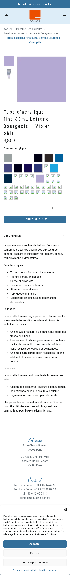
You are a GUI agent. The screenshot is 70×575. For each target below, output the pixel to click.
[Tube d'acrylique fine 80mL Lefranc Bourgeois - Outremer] (21, 176)
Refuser (35, 553)
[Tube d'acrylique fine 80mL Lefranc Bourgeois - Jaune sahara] (5, 187)
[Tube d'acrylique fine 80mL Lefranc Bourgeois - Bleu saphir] (8, 178)
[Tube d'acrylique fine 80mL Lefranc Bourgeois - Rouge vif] (60, 187)
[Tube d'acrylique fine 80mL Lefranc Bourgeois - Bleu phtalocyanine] (28, 168)
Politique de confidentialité (25, 570)
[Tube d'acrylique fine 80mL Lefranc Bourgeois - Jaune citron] (47, 176)
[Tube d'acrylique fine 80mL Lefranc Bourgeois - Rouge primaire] (49, 187)
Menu (64, 16)
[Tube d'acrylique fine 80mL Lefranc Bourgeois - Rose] (38, 187)
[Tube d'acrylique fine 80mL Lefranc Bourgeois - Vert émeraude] (54, 192)
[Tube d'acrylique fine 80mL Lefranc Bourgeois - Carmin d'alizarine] (5, 192)
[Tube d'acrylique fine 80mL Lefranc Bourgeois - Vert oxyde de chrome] (5, 198)
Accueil (8, 29)
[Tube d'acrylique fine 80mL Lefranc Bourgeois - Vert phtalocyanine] (11, 198)
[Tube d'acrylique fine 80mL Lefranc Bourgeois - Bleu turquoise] (16, 176)
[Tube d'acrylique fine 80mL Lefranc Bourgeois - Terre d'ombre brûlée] (11, 192)
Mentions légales (47, 570)
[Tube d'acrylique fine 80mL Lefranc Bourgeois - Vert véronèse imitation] (16, 198)
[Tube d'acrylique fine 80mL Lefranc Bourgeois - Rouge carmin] (43, 187)
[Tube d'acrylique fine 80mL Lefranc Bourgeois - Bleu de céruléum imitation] (59, 158)
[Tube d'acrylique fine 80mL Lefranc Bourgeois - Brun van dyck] (32, 192)
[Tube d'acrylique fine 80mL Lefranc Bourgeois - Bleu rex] (54, 168)
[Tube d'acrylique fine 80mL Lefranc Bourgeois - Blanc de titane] (18, 158)
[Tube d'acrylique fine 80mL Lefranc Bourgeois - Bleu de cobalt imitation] (8, 168)
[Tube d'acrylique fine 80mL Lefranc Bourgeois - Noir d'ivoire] (38, 158)
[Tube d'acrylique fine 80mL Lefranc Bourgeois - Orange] (32, 187)
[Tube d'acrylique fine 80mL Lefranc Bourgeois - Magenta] (11, 187)
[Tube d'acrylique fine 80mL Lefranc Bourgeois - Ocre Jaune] (16, 187)
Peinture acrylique (14, 33)
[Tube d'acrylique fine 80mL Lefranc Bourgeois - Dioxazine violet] (26, 176)
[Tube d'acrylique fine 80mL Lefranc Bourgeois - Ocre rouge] (27, 187)
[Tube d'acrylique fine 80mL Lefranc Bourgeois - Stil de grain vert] (38, 192)
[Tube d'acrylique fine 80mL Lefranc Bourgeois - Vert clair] (43, 192)
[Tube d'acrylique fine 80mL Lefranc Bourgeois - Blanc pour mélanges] (28, 158)
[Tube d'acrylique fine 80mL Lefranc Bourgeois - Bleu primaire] (46, 166)
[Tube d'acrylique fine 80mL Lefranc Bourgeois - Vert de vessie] (49, 192)
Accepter (35, 543)
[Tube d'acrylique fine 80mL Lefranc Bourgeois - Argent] (8, 158)
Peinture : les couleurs (29, 29)
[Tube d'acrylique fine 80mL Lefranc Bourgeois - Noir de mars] (48, 158)
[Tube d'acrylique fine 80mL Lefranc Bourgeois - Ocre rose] (22, 187)
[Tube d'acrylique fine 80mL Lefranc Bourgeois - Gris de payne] (32, 176)
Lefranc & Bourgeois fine (43, 33)
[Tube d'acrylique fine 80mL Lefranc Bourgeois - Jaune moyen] (53, 181)
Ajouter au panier (35, 219)
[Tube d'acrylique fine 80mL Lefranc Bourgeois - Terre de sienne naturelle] (27, 192)
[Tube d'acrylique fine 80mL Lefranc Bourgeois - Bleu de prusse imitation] (18, 168)
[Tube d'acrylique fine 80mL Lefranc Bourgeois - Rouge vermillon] (54, 187)
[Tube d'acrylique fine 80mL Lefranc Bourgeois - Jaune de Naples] (53, 176)
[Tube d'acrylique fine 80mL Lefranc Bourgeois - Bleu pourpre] (38, 168)
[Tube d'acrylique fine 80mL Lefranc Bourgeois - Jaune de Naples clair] (58, 176)
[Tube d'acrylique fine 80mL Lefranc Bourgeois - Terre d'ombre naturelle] (16, 192)
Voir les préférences (35, 562)
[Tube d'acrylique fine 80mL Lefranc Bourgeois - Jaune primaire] (58, 181)
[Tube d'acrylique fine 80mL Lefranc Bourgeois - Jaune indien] (47, 181)
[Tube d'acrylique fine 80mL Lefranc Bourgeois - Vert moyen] (60, 192)
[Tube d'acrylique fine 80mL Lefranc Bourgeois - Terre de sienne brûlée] (22, 192)
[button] (65, 509)
